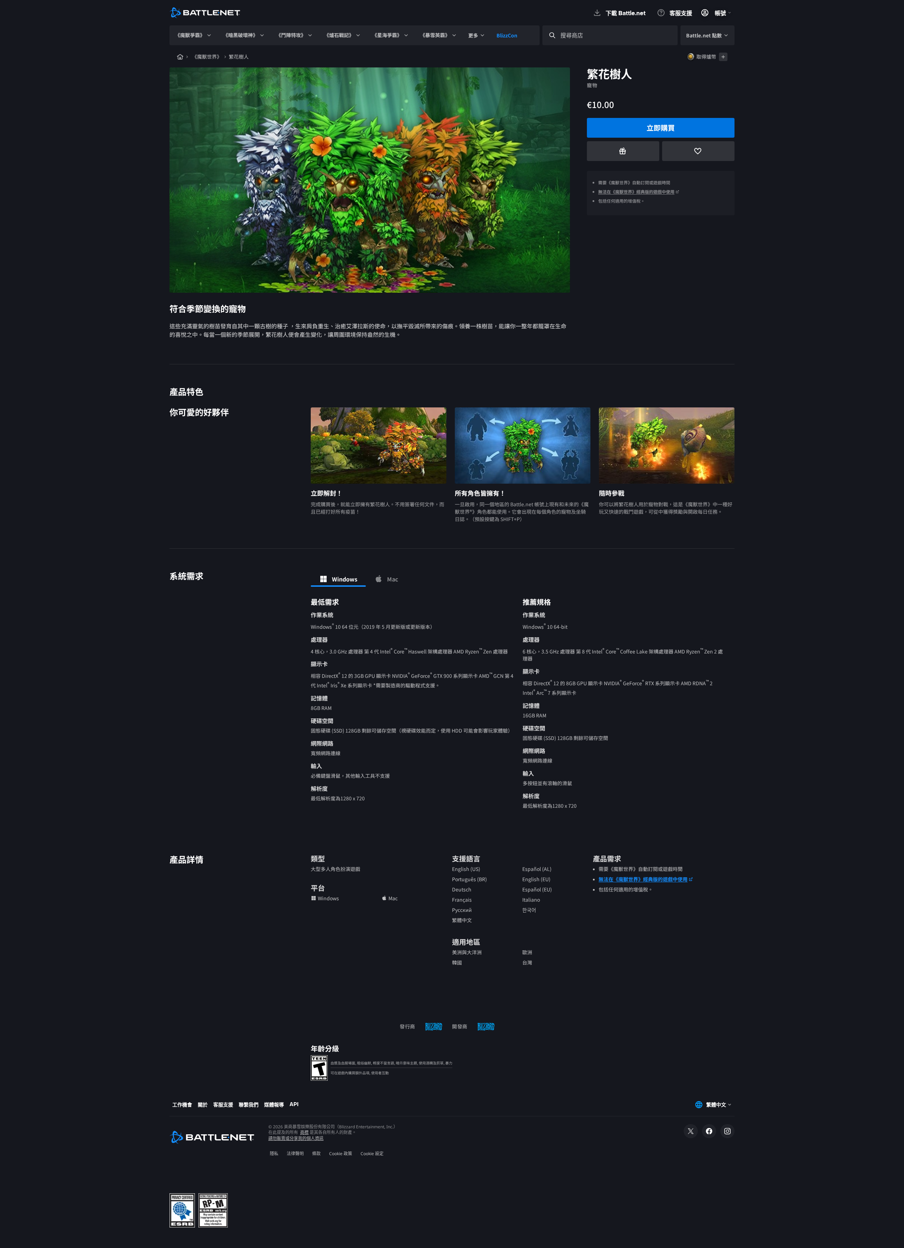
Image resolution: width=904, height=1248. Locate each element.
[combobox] (616, 35)
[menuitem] (194, 35)
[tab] (338, 579)
